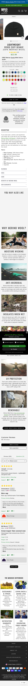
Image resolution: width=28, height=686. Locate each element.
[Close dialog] (27, 332)
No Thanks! (14, 349)
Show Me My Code (14, 346)
